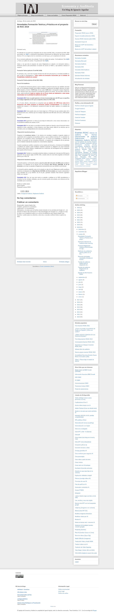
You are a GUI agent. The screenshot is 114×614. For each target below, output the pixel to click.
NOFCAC (94, 140)
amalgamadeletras (22, 599)
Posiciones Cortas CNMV (82, 386)
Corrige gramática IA (81, 450)
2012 (78, 312)
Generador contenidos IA (82, 487)
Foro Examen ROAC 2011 (82, 325)
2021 (78, 220)
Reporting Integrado (91, 164)
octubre (80, 234)
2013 (78, 309)
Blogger (95, 610)
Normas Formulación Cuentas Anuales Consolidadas (86, 145)
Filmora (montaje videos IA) (83, 478)
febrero (80, 294)
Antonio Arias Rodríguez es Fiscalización (28, 603)
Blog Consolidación (37, 15)
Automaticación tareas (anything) (84, 423)
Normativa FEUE (79, 72)
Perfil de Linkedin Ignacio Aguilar (84, 105)
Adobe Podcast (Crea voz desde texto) (86, 408)
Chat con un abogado (81, 428)
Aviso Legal (61, 591)
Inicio (45, 262)
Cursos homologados (91, 158)
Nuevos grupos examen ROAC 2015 (85, 352)
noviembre (81, 231)
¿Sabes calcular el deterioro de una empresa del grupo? (85, 335)
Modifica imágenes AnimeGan (83, 513)
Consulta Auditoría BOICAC (86, 148)
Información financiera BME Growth (85, 374)
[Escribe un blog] (23, 191)
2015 (78, 304)
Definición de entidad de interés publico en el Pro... (85, 252)
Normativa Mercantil (80, 61)
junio (79, 284)
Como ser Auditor (52, 15)
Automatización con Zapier (82, 425)
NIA (86, 135)
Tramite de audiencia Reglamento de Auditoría (84, 269)
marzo (80, 292)
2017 (78, 299)
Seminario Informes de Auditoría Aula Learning (85, 242)
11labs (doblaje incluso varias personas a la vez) (83, 398)
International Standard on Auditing (86, 152)
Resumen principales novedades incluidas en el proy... (85, 258)
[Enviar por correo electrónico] (21, 191)
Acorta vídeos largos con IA (82, 405)
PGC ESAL (93, 157)
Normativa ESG (79, 67)
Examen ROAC (82, 133)
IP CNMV (77, 380)
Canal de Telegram (80, 111)
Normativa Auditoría (80, 64)
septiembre (81, 277)
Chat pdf (77, 434)
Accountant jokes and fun (24, 594)
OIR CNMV (78, 377)
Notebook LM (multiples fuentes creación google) (84, 526)
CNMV (77, 562)
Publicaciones (79, 138)
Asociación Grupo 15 (81, 41)
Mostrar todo (53, 606)
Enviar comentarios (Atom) (47, 266)
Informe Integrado (88, 161)
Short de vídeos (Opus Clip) (83, 535)
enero (80, 296)
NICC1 (95, 161)
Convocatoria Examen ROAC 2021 (85, 342)
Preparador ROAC (80, 158)
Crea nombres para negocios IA (84, 453)
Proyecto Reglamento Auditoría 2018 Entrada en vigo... (85, 247)
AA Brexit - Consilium (23, 589)
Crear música (79, 462)
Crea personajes (79, 456)
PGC (76, 148)
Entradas (80, 195)
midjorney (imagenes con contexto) (85, 507)
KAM (76, 155)
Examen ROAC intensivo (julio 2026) (85, 39)
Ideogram (77, 493)
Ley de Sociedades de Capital (88, 154)
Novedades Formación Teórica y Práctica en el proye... (85, 238)
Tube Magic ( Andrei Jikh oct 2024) (85, 550)
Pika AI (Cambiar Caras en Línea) (84, 532)
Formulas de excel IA (81, 481)
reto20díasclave (79, 160)
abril (79, 289)
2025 (78, 210)
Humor (86, 162)
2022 (78, 217)
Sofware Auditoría (79, 163)
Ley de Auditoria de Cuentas (83, 142)
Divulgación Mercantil (90, 146)
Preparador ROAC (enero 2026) (84, 33)
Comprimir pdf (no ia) (81, 445)
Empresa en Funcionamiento (86, 151)
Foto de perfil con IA (80, 484)
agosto (80, 279)
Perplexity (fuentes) (80, 529)
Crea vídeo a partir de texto (82, 459)
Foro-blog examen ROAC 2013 (84, 339)
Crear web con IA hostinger (82, 465)
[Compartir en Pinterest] (28, 191)
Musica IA (78, 519)
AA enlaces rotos (22, 592)
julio (79, 282)
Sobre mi (83, 15)
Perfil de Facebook (80, 120)
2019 (78, 224)
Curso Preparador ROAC (69, 15)
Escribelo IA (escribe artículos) (83, 468)
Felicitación (89, 143)
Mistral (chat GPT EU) (81, 510)
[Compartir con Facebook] (26, 191)
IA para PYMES (79, 490)
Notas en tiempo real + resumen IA (85, 522)
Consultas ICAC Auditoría (82, 69)
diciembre (81, 229)
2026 (78, 207)
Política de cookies (63, 593)
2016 (78, 302)
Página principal (23, 15)
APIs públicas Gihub (80, 420)
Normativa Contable (80, 58)
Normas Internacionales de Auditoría (86, 135)
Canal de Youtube (80, 117)
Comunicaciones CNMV (81, 383)
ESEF (95, 149)
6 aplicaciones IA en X (81, 402)
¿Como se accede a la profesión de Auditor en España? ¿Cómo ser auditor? (85, 330)
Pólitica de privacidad (63, 589)
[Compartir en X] (25, 191)
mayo (80, 287)
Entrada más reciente (24, 262)
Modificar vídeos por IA (81, 516)
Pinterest (77, 123)
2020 (78, 222)
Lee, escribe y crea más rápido (83, 500)
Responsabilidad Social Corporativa (82, 166)
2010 (78, 317)
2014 (78, 307)
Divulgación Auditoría (26, 193)
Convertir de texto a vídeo (82, 447)
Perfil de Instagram (80, 114)
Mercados (83, 157)
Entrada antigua (64, 262)
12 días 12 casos (85, 148)
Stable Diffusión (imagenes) (83, 538)
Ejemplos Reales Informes (82, 75)
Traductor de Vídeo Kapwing (83, 547)
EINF (90, 149)
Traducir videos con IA (81, 544)
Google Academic (80, 108)
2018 (78, 227)
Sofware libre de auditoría (82, 349)
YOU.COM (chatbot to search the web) (86, 553)
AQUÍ (46, 60)
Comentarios (81, 198)
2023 (78, 215)
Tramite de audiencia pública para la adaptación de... (84, 263)
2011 (78, 314)
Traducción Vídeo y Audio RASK (84, 541)
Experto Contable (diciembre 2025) (85, 36)
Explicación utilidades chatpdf (83, 475)
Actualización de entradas (82, 78)
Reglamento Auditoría (38, 193)
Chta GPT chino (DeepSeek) (83, 442)
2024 (78, 212)
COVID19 (94, 138)
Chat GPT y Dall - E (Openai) (83, 431)
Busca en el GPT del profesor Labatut (85, 49)
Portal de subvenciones (81, 389)
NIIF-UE (77, 154)
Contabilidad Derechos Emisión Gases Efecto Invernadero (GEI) (86, 355)
